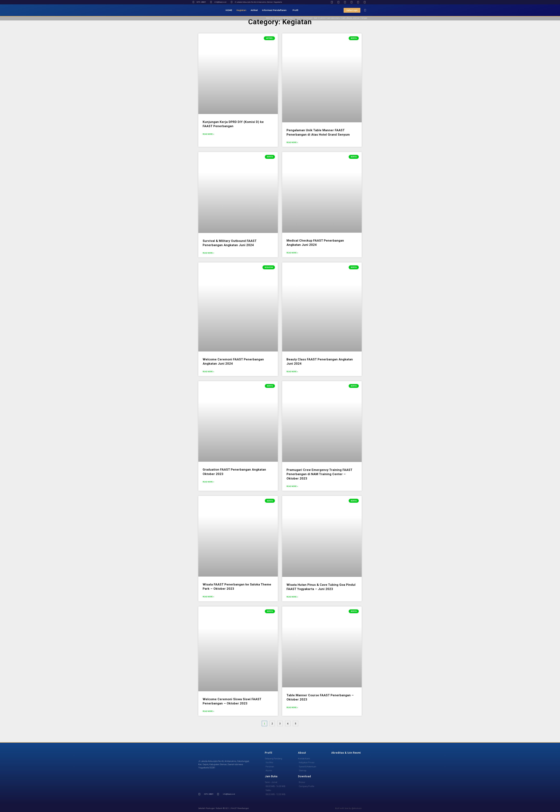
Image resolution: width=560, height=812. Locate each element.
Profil (295, 10)
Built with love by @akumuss (348, 808)
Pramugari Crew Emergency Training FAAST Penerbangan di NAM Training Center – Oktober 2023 (319, 474)
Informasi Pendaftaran (274, 10)
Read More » (208, 134)
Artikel (254, 10)
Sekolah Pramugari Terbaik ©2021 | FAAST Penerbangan (223, 808)
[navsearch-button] (365, 10)
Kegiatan (241, 10)
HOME (229, 10)
